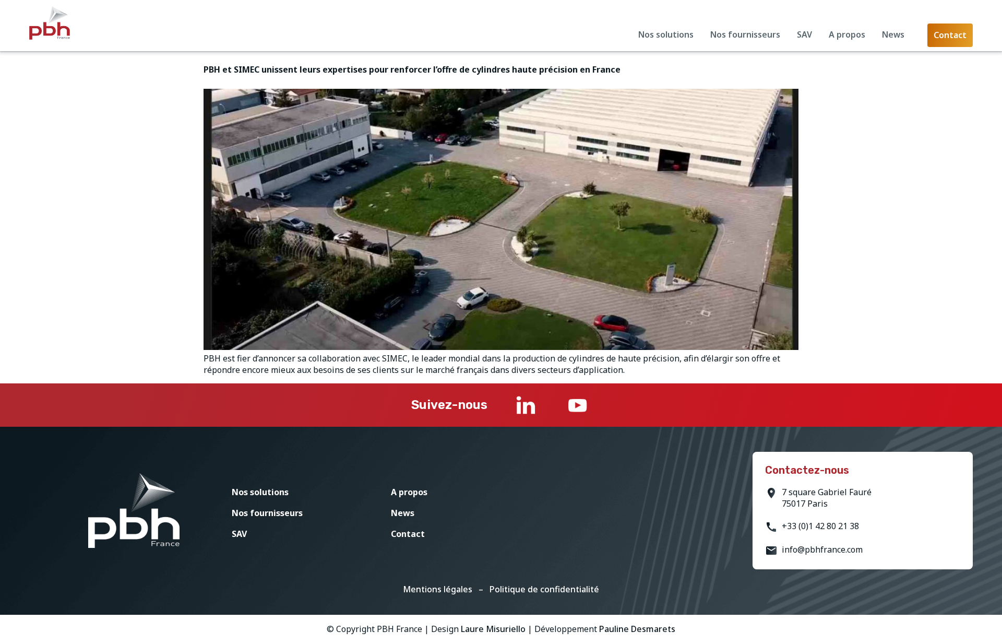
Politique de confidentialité (544, 589)
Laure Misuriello (493, 629)
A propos (847, 34)
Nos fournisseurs (745, 34)
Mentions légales (437, 589)
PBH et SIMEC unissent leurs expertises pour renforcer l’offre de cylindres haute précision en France (412, 69)
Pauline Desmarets (637, 629)
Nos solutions (666, 34)
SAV (804, 34)
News (893, 34)
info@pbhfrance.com (822, 549)
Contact (408, 534)
